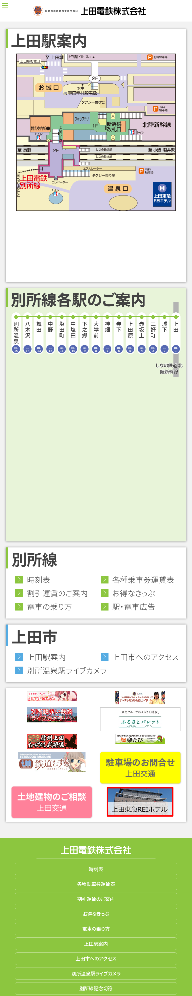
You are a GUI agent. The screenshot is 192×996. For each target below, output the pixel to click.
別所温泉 (16, 336)
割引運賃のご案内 (57, 593)
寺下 (119, 336)
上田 (175, 336)
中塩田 (73, 336)
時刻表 (38, 579)
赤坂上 (141, 336)
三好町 (153, 336)
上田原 (130, 336)
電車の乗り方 (49, 606)
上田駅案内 (46, 656)
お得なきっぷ (133, 593)
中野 (50, 336)
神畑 (107, 336)
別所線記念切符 (95, 988)
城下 (164, 336)
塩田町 (61, 336)
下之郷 (84, 336)
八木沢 (27, 336)
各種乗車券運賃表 (143, 579)
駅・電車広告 (133, 606)
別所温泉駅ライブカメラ (67, 670)
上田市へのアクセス (145, 656)
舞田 (39, 336)
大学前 (96, 336)
